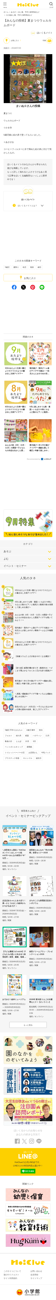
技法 (41, 730)
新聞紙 (29, 747)
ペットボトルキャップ (14, 747)
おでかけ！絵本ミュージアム (14, 999)
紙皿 (27, 736)
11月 (47, 736)
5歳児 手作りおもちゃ (14, 730)
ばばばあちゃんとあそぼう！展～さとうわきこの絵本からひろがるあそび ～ (14, 903)
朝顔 (32, 267)
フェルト (8, 736)
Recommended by (34, 459)
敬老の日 (8, 741)
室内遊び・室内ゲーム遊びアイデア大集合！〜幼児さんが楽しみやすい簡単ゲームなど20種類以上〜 (34, 630)
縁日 (39, 267)
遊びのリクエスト (11, 1275)
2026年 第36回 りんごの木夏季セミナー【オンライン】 (41, 1000)
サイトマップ (36, 1278)
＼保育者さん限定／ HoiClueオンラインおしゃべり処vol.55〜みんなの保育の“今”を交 (14, 854)
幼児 (24, 267)
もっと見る (28, 1025)
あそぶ (7, 551)
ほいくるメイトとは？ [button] (27, 205)
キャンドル (27, 758)
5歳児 (7, 267)
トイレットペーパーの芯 (15, 753)
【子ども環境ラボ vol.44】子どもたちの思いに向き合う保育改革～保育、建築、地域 (14, 954)
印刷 (44, 40)
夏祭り (16, 267)
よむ (6, 558)
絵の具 (18, 736)
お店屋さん (33, 753)
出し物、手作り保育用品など (29, 12)
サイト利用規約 (10, 1278)
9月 (34, 741)
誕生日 (38, 758)
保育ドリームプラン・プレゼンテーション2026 (41, 952)
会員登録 (34, 1275)
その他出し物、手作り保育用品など (19, 15)
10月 (27, 741)
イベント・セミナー (15, 566)
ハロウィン (37, 736)
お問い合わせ (36, 1271)
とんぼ (18, 741)
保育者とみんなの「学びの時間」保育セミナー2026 (41, 851)
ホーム (6, 12)
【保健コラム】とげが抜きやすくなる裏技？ (33, 656)
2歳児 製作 (30, 730)
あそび (13, 12)
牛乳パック (45, 753)
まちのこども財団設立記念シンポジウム (41, 901)
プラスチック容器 (12, 758)
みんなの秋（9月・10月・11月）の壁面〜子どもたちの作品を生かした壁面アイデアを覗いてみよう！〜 (34, 617)
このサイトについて (12, 1271)
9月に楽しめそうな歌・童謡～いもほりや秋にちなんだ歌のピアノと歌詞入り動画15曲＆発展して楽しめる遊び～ (34, 604)
